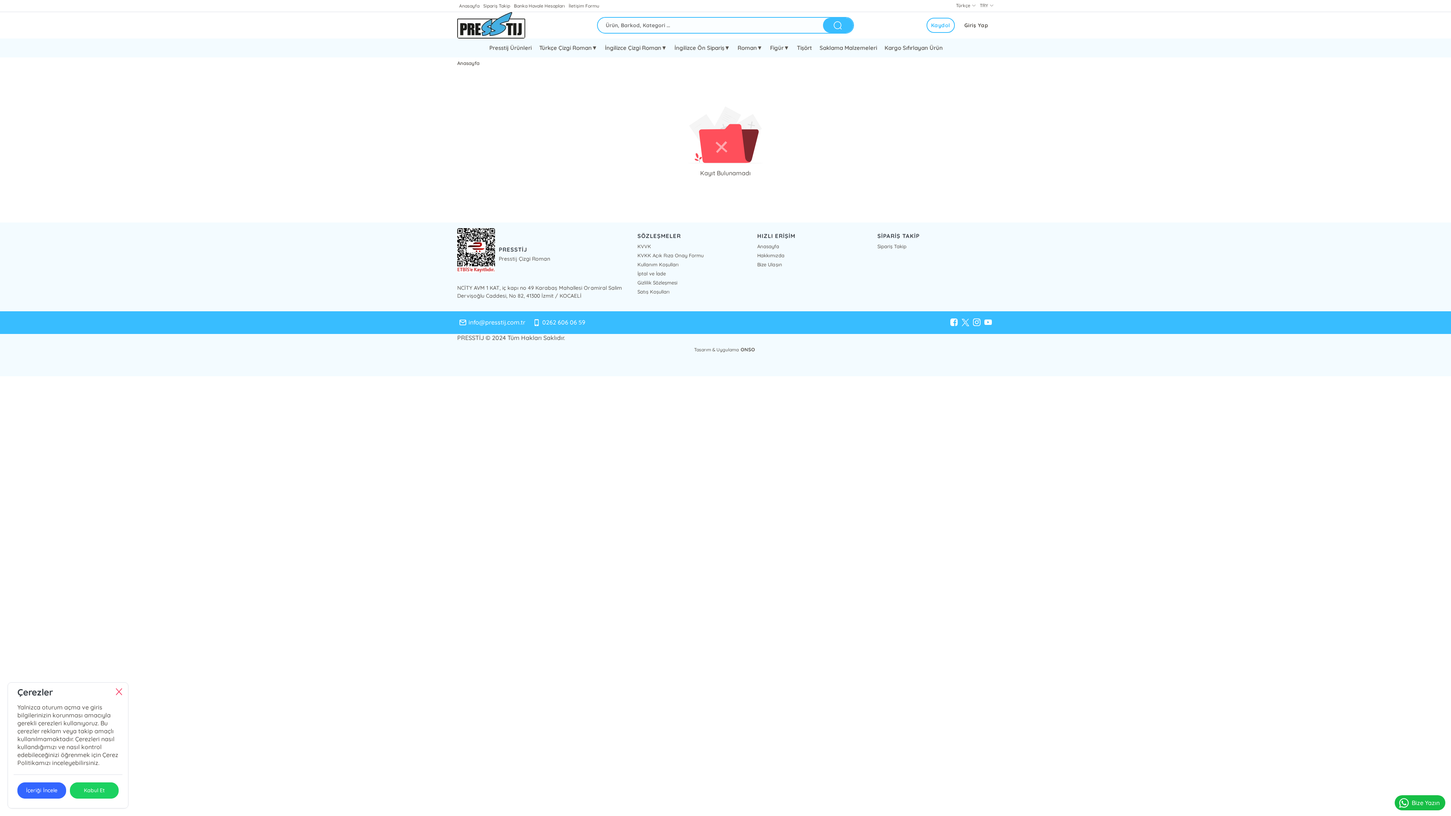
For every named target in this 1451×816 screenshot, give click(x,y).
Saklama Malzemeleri (848, 47)
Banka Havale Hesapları (539, 6)
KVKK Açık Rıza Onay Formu (670, 255)
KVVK (644, 246)
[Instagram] (976, 322)
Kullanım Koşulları (658, 264)
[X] (965, 322)
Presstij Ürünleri (510, 47)
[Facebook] (954, 322)
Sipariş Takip (496, 6)
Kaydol (940, 25)
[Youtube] (988, 322)
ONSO (748, 349)
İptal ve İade (651, 273)
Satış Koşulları (653, 292)
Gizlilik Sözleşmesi (657, 283)
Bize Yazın (1426, 803)
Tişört (804, 47)
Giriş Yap (976, 25)
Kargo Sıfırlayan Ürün (914, 47)
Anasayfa (469, 6)
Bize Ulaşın (769, 264)
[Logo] (491, 25)
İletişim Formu (584, 6)
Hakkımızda (770, 255)
